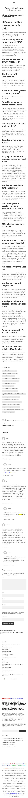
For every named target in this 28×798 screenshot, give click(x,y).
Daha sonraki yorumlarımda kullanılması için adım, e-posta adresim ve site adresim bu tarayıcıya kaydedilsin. (13, 613)
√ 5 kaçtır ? (4, 661)
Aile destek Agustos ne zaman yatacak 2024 (11, 378)
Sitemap (2, 634)
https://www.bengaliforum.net (7, 630)
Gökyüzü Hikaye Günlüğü (14, 8)
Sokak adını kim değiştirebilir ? (7, 670)
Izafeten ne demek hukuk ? (7, 648)
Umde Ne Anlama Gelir (8, 425)
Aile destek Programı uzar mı (8, 386)
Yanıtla (9, 459)
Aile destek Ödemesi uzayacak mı (9, 383)
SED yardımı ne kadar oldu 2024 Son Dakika (11, 407)
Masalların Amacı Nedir (6, 742)
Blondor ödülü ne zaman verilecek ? (8, 657)
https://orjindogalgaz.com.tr (7, 632)
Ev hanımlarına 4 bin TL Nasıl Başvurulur (10, 399)
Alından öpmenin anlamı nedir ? (8, 654)
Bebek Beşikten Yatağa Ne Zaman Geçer (13, 421)
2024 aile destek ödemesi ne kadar (9, 370)
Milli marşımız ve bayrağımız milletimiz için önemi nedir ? (12, 664)
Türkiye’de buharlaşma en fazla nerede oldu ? (10, 644)
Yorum (3, 577)
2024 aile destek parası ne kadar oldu (10, 373)
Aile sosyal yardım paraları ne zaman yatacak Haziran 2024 (13, 394)
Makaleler (8, 367)
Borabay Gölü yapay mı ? (6, 651)
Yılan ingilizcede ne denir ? (7, 667)
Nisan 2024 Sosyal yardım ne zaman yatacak (11, 404)
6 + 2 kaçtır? (4, 616)
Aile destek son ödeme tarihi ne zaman (10, 388)
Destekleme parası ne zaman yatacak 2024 (11, 397)
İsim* (3, 592)
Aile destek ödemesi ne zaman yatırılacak (10, 381)
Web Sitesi (4, 604)
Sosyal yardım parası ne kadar (8, 412)
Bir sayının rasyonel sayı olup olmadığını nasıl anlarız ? (12, 674)
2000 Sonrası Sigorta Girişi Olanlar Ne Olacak (10, 738)
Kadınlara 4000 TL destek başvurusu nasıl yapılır (12, 402)
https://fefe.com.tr (19, 632)
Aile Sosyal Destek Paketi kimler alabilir (10, 391)
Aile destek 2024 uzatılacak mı (8, 375)
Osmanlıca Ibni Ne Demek (7, 746)
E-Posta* (3, 598)
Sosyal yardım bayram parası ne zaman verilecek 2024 (13, 409)
